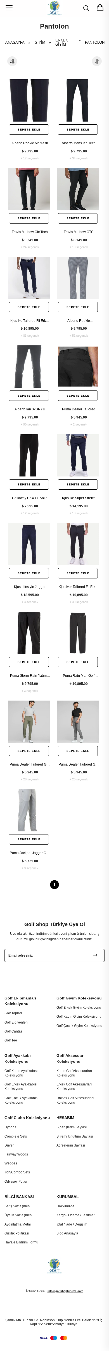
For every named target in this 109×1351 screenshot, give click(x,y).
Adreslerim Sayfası (70, 1145)
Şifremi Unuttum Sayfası (74, 1136)
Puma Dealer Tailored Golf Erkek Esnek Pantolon (30, 764)
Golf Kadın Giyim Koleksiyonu (78, 1017)
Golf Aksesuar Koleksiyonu (69, 1058)
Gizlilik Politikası (16, 1233)
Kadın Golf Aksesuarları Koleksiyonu (74, 1073)
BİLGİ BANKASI (19, 1196)
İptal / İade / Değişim (71, 1224)
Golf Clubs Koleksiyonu (27, 1117)
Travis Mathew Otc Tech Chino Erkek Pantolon (30, 232)
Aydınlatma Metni (17, 1224)
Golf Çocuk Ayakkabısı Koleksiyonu (21, 1100)
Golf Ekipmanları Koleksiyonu (20, 1001)
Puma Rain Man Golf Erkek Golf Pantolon (78, 676)
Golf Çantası (13, 1031)
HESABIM (65, 1117)
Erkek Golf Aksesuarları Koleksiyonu (74, 1086)
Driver (9, 1145)
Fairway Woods (16, 1154)
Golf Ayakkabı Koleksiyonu (17, 1058)
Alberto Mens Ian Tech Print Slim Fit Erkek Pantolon (79, 143)
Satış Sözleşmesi (17, 1206)
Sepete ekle (29, 129)
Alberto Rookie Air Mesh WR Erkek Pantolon (29, 143)
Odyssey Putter (15, 1181)
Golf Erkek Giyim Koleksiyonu (78, 1008)
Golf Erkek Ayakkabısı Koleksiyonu (20, 1086)
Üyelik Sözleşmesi (18, 1215)
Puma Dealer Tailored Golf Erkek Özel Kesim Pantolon (79, 764)
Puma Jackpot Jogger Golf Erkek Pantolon (30, 853)
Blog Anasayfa (67, 1233)
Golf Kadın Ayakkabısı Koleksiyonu (20, 1073)
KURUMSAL (67, 1196)
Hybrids (10, 1127)
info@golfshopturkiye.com (65, 1290)
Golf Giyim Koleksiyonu (79, 998)
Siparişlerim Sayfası (71, 1127)
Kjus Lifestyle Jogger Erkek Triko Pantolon (30, 587)
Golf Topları (13, 1013)
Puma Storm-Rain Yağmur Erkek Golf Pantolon (30, 676)
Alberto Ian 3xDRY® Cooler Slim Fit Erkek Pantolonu (30, 409)
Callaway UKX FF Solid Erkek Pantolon (30, 498)
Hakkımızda (65, 1206)
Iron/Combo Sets (17, 1172)
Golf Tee (10, 1040)
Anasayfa (19, 42)
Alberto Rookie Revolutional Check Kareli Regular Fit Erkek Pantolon (79, 321)
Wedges (10, 1163)
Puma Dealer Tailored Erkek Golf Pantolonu (78, 409)
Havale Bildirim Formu (21, 1242)
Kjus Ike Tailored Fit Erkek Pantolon (29, 321)
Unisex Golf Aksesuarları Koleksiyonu (75, 1100)
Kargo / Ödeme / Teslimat (75, 1215)
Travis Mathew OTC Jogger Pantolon (79, 232)
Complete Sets (15, 1136)
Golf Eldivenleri (16, 1022)
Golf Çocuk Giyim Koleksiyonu (79, 1026)
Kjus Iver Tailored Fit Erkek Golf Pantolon (79, 587)
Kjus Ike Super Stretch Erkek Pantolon (79, 498)
